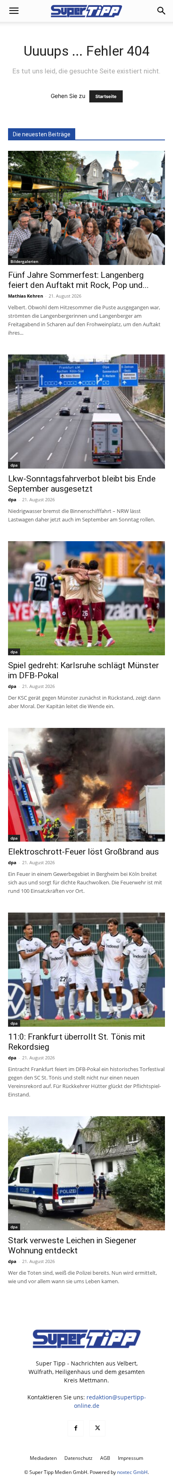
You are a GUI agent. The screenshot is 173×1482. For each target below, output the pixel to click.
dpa (14, 465)
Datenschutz (78, 1458)
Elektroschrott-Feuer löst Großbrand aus (83, 852)
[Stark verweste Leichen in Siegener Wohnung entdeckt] (86, 1173)
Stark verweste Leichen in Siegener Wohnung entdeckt (72, 1245)
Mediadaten (43, 1458)
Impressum (130, 1458)
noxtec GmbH (132, 1472)
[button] (14, 11)
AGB (105, 1458)
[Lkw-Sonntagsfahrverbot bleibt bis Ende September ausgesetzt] (86, 411)
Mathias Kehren (25, 296)
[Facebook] (76, 1428)
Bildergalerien (24, 261)
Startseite (106, 96)
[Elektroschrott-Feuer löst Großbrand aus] (86, 785)
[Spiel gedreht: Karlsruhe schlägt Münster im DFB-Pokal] (86, 598)
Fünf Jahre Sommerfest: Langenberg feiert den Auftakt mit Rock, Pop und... (78, 280)
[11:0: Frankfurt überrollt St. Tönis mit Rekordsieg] (86, 970)
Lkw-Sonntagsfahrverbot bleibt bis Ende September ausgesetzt (82, 484)
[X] (97, 1428)
